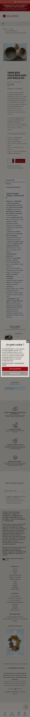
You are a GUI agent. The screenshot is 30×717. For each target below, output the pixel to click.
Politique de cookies (8, 363)
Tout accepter (15, 369)
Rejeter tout (15, 373)
